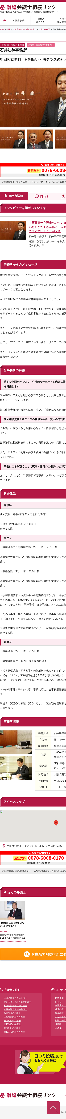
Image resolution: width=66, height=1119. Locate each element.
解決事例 (59, 998)
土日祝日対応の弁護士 (14, 1032)
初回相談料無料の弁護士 (15, 1005)
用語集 (58, 1028)
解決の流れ (60, 1009)
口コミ (44, 196)
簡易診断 (59, 1013)
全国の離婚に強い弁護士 (15, 998)
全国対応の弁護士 (12, 1020)
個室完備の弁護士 (12, 1013)
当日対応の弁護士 (12, 1024)
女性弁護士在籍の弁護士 (15, 1009)
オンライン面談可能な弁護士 (17, 1002)
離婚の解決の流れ (41, 20)
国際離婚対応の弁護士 (14, 1017)
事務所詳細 (15, 196)
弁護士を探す (19, 20)
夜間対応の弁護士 (12, 1028)
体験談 (58, 1024)
